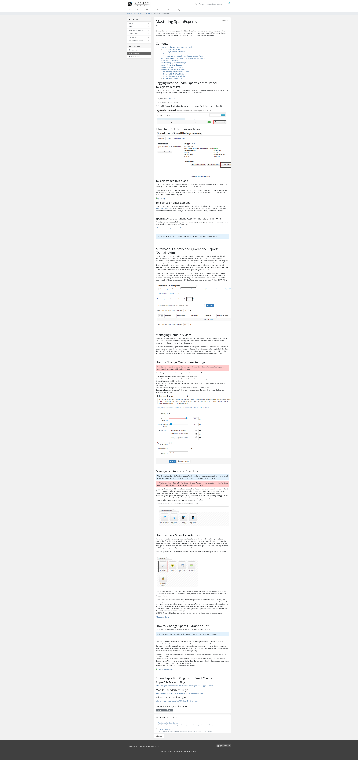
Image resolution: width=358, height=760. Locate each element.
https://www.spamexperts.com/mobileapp (171, 228)
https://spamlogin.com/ (164, 208)
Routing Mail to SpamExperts (186, 724)
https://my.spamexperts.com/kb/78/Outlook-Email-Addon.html (178, 701)
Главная (131, 10)
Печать (225, 21)
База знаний (161, 10)
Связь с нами (193, 10)
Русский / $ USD (224, 746)
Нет (169, 710)
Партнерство (182, 10)
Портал (129, 13)
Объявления (150, 10)
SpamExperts (148, 13)
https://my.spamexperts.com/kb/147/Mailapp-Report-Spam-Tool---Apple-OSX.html (184, 686)
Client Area (171, 99)
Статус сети (171, 10)
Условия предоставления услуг (150, 746)
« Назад (159, 736)
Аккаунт (225, 10)
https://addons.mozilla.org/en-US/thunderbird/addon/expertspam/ (179, 693)
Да (160, 710)
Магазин (140, 10)
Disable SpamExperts (185, 730)
